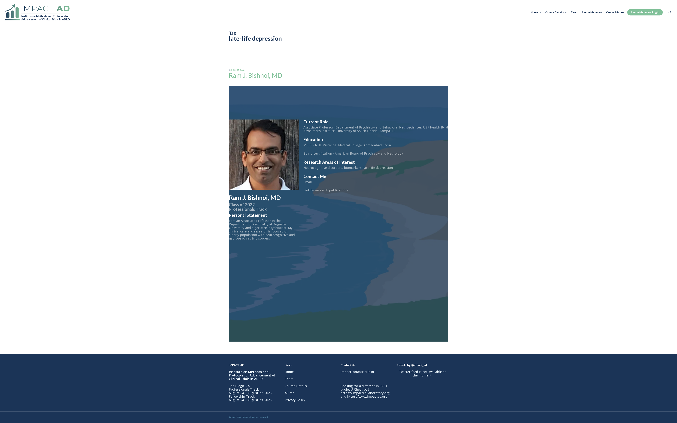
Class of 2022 (238, 69)
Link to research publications (325, 190)
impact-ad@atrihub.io (357, 372)
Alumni (290, 393)
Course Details (296, 386)
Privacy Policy (295, 400)
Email (307, 182)
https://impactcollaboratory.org (365, 393)
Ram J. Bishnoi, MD (256, 75)
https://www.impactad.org (367, 396)
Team (289, 379)
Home (289, 372)
